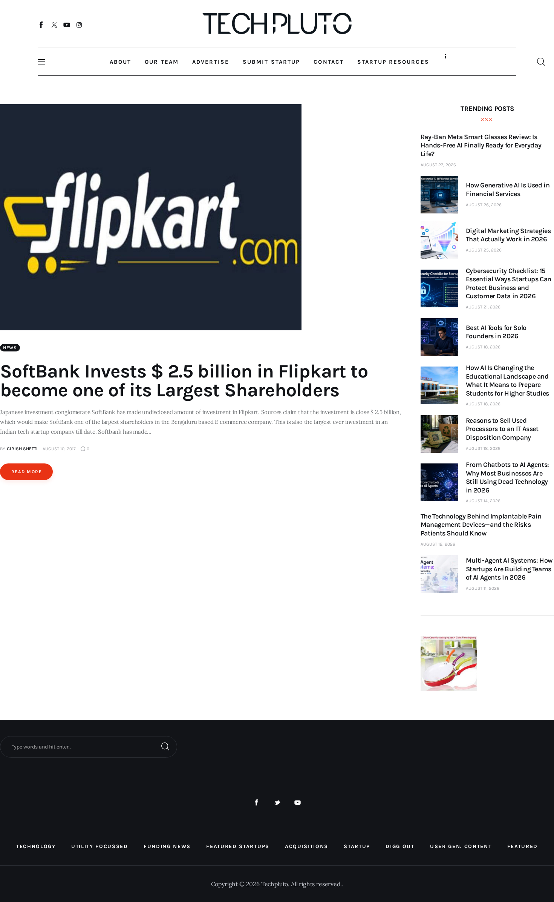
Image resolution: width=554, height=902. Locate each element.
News (10, 347)
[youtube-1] (297, 802)
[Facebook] (42, 24)
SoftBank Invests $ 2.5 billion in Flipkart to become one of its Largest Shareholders (184, 380)
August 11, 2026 (482, 588)
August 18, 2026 (483, 347)
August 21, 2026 (483, 307)
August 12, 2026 (438, 544)
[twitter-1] (277, 802)
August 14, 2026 (483, 500)
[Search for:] (88, 746)
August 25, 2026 (484, 250)
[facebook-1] (256, 802)
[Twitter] (54, 24)
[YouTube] (67, 24)
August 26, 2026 (484, 204)
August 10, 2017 (59, 448)
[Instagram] (79, 24)
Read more (26, 471)
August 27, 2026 (438, 164)
